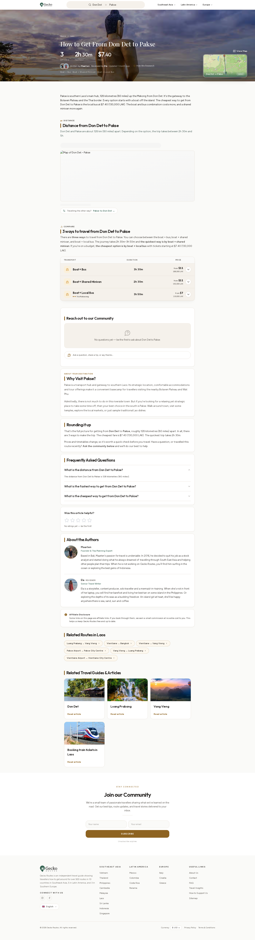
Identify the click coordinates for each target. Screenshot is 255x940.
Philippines (104, 883)
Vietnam (103, 873)
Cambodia (104, 888)
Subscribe (127, 833)
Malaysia (103, 893)
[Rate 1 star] (66, 520)
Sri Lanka (104, 903)
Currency (165, 927)
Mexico (132, 873)
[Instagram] (42, 897)
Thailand (103, 878)
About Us (193, 873)
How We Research (145, 66)
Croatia (162, 878)
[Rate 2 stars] (72, 520)
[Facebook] (49, 897)
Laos (72, 36)
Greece (162, 883)
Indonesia (104, 908)
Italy (161, 873)
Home (63, 36)
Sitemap (193, 898)
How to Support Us (198, 893)
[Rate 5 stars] (89, 520)
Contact (193, 878)
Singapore (104, 913)
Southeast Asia (165, 4)
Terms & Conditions (206, 927)
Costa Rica (134, 883)
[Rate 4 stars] (83, 520)
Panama (133, 888)
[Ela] (66, 66)
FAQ (191, 883)
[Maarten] (62, 66)
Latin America (188, 4)
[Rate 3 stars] (78, 520)
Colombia (134, 878)
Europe (206, 4)
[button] (225, 63)
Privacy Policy (190, 927)
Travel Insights (196, 888)
